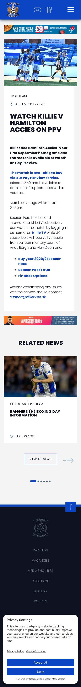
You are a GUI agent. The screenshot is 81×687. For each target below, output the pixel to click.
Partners (40, 550)
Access (40, 591)
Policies (40, 601)
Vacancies (40, 560)
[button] (68, 460)
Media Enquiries (40, 570)
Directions (41, 580)
